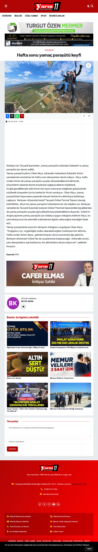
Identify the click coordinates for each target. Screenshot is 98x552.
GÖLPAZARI (67, 541)
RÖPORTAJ (78, 541)
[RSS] (58, 504)
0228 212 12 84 (50, 489)
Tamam (89, 549)
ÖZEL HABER (31, 16)
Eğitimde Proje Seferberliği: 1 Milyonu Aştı (26, 347)
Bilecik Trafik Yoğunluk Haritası (65, 522)
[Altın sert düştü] (27, 364)
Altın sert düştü (14, 378)
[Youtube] (54, 504)
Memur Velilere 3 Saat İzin (61, 378)
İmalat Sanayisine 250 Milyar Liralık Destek (69, 347)
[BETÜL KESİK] (13, 303)
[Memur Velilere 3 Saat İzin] (70, 364)
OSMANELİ (56, 541)
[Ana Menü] (6, 6)
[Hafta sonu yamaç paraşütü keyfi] (49, 87)
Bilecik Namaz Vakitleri (19, 522)
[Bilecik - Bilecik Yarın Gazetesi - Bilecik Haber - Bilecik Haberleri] (47, 6)
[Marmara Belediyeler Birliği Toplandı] (70, 395)
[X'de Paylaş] (12, 116)
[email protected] (79, 484)
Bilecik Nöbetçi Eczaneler (20, 516)
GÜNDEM (6, 16)
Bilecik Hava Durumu (62, 516)
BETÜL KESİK (27, 301)
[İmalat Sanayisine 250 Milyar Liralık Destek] (70, 333)
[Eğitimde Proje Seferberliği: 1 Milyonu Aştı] (27, 333)
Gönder (12, 449)
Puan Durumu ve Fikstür (19, 527)
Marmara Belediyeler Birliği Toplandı (66, 409)
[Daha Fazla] (22, 116)
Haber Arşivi (58, 532)
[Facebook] (40, 504)
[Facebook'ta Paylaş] (7, 116)
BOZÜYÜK (47, 541)
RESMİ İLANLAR (56, 16)
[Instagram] (49, 504)
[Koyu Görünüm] (89, 6)
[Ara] (92, 6)
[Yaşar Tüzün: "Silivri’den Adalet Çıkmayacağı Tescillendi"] (27, 395)
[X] (44, 504)
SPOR (43, 16)
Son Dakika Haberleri (18, 532)
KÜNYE (87, 541)
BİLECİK (18, 16)
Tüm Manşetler (59, 527)
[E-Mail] (23, 307)
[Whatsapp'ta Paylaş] (17, 116)
